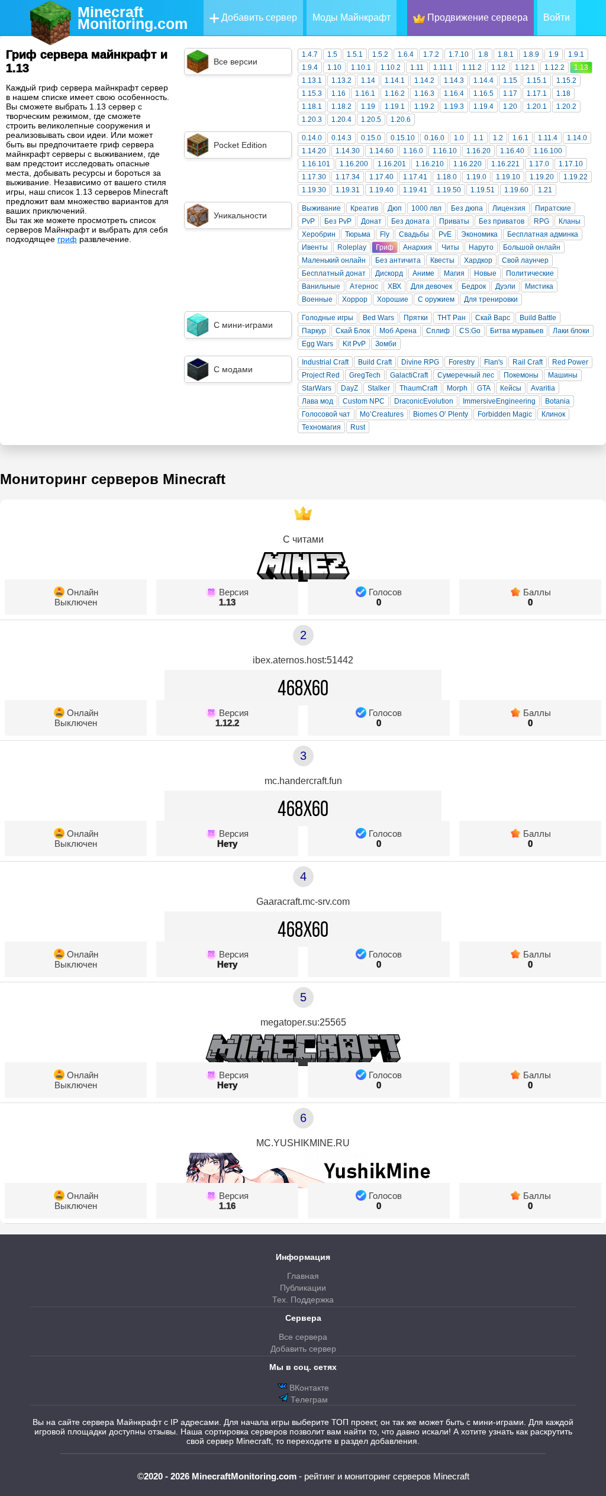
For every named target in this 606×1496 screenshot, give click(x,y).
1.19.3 (454, 106)
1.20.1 (537, 106)
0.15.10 (403, 137)
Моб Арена (398, 330)
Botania (557, 401)
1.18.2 (341, 106)
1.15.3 (312, 93)
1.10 (334, 67)
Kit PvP (354, 343)
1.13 (581, 67)
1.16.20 (478, 150)
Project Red (321, 375)
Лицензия (509, 208)
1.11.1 (443, 67)
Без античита (398, 260)
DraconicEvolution (423, 401)
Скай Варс (492, 317)
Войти (556, 17)
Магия (454, 273)
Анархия (417, 247)
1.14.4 (483, 80)
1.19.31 (348, 190)
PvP (308, 221)
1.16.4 (454, 93)
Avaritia (543, 388)
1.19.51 (482, 190)
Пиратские (553, 208)
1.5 (332, 54)
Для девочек (431, 286)
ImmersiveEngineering (499, 401)
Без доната (410, 221)
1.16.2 (395, 93)
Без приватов (501, 221)
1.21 (545, 190)
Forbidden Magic (505, 414)
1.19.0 (476, 176)
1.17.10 (571, 163)
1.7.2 (431, 54)
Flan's (493, 362)
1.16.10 (445, 150)
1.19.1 (395, 106)
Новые (485, 273)
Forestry (462, 362)
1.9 (554, 54)
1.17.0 (539, 163)
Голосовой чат (326, 414)
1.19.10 (508, 176)
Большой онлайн (531, 247)
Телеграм (308, 1399)
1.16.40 (512, 150)
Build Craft (375, 362)
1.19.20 (542, 176)
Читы (450, 247)
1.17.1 (537, 93)
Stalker (379, 388)
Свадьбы (414, 234)
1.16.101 (316, 163)
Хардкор (478, 260)
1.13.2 (341, 80)
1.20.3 (312, 119)
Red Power (570, 362)
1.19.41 (415, 190)
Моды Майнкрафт (351, 17)
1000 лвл (426, 208)
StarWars (316, 388)
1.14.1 (395, 80)
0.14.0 (312, 137)
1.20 (510, 106)
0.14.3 (341, 137)
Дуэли (505, 286)
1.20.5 (371, 119)
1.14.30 (348, 150)
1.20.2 (566, 106)
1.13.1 (312, 80)
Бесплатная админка (542, 234)
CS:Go (470, 330)
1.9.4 (310, 67)
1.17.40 (381, 176)
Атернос (364, 286)
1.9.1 (576, 54)
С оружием (436, 299)
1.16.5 (483, 93)
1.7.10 (459, 54)
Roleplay (351, 247)
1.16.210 (429, 163)
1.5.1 (355, 54)
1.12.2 (554, 67)
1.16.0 (413, 150)
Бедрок (474, 286)
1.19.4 (483, 106)
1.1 (478, 137)
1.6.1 (520, 137)
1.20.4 (341, 119)
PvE (445, 234)
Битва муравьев (516, 330)
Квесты (442, 260)
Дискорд (389, 273)
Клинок (553, 414)
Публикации (303, 1287)
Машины (563, 375)
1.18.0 (447, 176)
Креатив (364, 208)
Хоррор (355, 299)
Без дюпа (467, 208)
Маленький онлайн (334, 260)
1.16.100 (548, 150)
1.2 (498, 137)
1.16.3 (424, 93)
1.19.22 (575, 176)
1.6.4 (406, 54)
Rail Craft (527, 362)
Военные (317, 299)
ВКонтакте (308, 1387)
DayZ (349, 388)
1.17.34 (348, 176)
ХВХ (394, 286)
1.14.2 (424, 80)
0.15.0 (371, 137)
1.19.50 (449, 190)
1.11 (417, 67)
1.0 (459, 137)
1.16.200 (354, 163)
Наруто (481, 247)
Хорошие (392, 299)
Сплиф (438, 330)
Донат (371, 221)
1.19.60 (516, 190)
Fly (384, 234)
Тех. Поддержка (303, 1299)
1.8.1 (506, 54)
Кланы (570, 221)
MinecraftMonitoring (133, 18)
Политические (530, 273)
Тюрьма (357, 234)
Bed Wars (378, 317)
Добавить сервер (258, 17)
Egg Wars (317, 343)
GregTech (365, 375)
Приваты (454, 221)
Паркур (314, 330)
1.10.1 (361, 67)
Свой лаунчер (525, 260)
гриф (67, 239)
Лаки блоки (571, 330)
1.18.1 (312, 106)
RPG (541, 221)
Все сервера (303, 1337)
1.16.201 (392, 163)
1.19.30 (314, 190)
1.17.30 (314, 176)
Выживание (321, 208)
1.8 (483, 54)
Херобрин (319, 234)
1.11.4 (547, 137)
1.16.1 (365, 93)
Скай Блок (353, 330)
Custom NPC (364, 401)
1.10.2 (391, 67)
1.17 (510, 93)
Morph (457, 388)
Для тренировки (491, 299)
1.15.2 (566, 80)
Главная (303, 1276)
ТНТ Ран (451, 317)
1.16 (338, 93)
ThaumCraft (418, 388)
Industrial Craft (325, 362)
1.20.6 (401, 119)
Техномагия (321, 427)
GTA (484, 388)
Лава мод (317, 401)
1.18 (563, 93)
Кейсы (510, 388)
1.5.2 (380, 54)
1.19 (368, 106)
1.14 (368, 80)
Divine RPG (420, 362)
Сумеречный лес (465, 375)
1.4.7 (310, 54)
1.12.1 (525, 67)
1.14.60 (381, 150)
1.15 (510, 80)
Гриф (385, 247)
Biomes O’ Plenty (440, 414)
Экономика (479, 234)
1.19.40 (381, 190)
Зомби (386, 343)
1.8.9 (531, 54)
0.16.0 (434, 137)
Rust (357, 427)
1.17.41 (415, 176)
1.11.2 (472, 67)
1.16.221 (505, 163)
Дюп (395, 208)
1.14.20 (314, 150)
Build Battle (538, 317)
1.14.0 (577, 137)
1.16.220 (467, 163)
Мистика (539, 286)
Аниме (423, 273)
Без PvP (338, 221)
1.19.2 (424, 106)
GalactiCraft (409, 375)
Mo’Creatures (382, 414)
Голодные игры (327, 317)
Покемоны (521, 375)
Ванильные (321, 286)
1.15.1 (537, 80)
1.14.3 (454, 80)
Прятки (416, 317)
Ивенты (315, 247)
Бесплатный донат (334, 273)
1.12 (498, 67)
